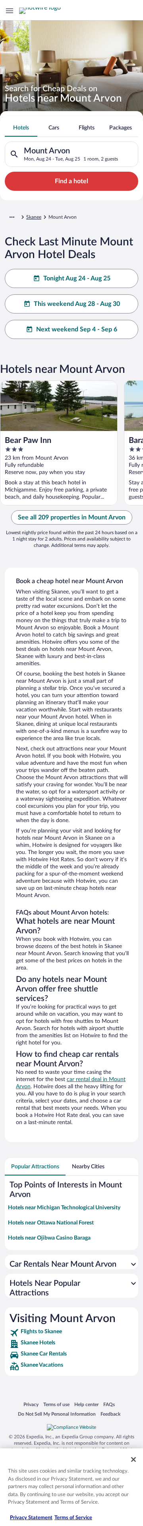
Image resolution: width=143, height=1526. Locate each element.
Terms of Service (73, 1517)
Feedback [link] (110, 1413)
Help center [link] (86, 1404)
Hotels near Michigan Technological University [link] (64, 1208)
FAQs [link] (109, 1404)
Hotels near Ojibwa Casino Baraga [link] (49, 1238)
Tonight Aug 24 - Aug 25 (76, 278)
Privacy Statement (31, 1517)
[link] (71, 1333)
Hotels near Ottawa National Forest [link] (51, 1223)
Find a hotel (71, 181)
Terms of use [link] (56, 1404)
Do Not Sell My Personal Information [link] (57, 1413)
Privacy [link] (31, 1404)
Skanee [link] (33, 217)
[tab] (21, 128)
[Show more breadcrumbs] (12, 217)
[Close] (133, 1459)
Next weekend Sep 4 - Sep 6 (76, 329)
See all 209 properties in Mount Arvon (72, 517)
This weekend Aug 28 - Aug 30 (77, 304)
